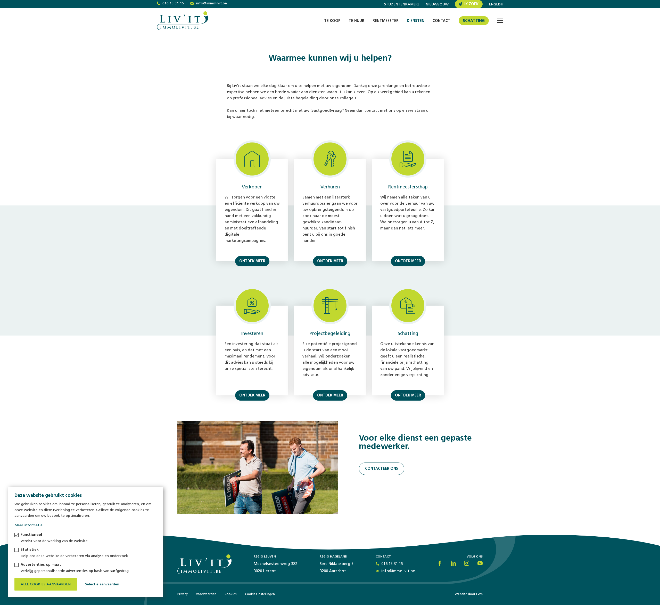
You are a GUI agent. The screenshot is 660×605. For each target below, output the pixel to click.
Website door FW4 (469, 594)
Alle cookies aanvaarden (46, 584)
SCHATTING (474, 20)
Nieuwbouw (437, 4)
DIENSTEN (415, 21)
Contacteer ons (381, 468)
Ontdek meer (252, 261)
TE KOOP (332, 21)
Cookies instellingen (260, 594)
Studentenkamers (401, 4)
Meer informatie (28, 525)
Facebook (439, 563)
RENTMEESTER (386, 21)
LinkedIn (453, 563)
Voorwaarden (206, 594)
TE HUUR (356, 21)
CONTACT (441, 21)
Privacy (182, 594)
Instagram (466, 563)
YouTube (480, 563)
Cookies (231, 594)
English (496, 4)
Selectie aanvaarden (102, 584)
